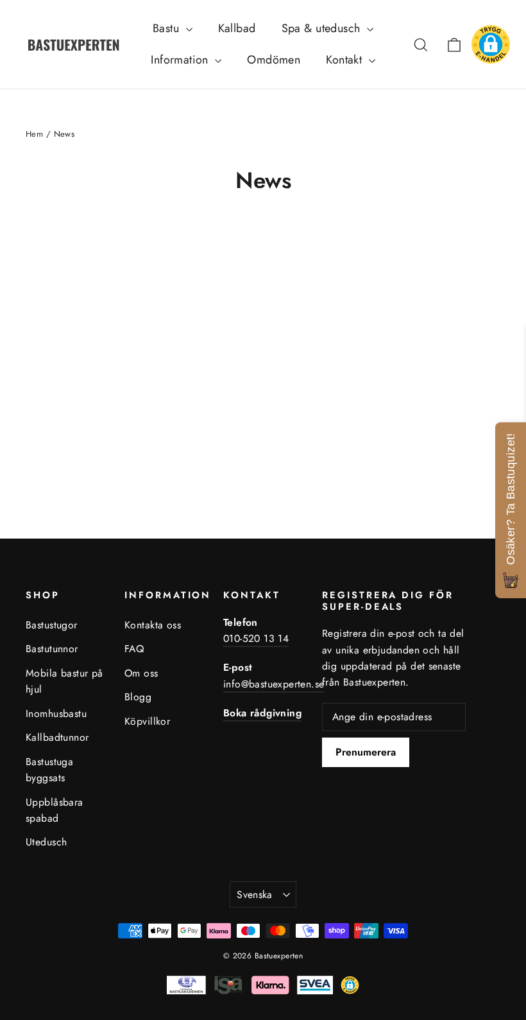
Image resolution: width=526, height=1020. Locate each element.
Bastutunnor (52, 648)
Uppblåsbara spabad (54, 810)
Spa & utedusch (323, 28)
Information (181, 59)
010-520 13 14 (256, 638)
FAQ (134, 648)
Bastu (168, 28)
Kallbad (237, 28)
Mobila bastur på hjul (64, 681)
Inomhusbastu (56, 713)
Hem (34, 134)
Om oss (141, 673)
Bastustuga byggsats (49, 769)
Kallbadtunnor (57, 737)
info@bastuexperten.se (273, 684)
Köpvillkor (147, 721)
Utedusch (46, 841)
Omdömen (273, 59)
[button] (490, 44)
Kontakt (345, 59)
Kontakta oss (152, 625)
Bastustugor (52, 625)
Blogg (137, 696)
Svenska (255, 894)
